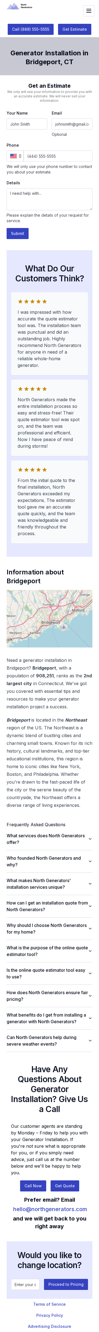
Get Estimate (74, 29)
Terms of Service (49, 1304)
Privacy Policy (49, 1315)
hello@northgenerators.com (50, 1209)
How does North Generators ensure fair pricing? (47, 996)
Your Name (17, 113)
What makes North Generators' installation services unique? (39, 884)
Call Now (33, 1185)
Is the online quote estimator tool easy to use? (46, 973)
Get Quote (65, 1185)
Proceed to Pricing (66, 1284)
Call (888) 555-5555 (30, 29)
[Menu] (89, 10)
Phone (13, 145)
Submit (17, 233)
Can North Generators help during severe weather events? (41, 1041)
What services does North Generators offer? (46, 839)
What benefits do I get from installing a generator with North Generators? (46, 1018)
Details (13, 182)
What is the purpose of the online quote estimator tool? (47, 951)
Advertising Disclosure (49, 1326)
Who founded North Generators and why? (44, 861)
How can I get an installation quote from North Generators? (47, 906)
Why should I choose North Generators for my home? (47, 928)
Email (57, 113)
